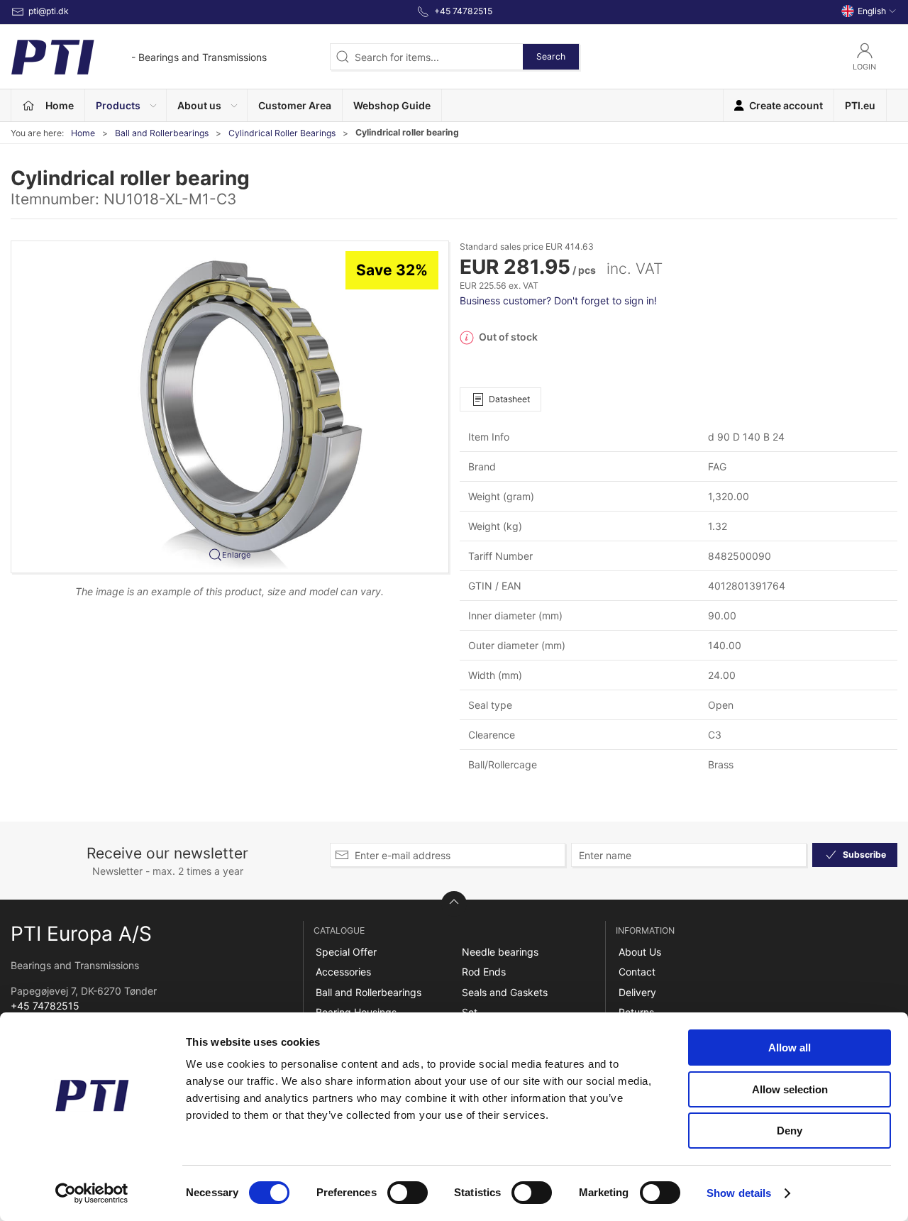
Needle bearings (500, 952)
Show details (739, 1193)
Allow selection (790, 1089)
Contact (637, 972)
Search (550, 56)
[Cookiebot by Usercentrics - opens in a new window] (92, 1193)
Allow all (789, 1048)
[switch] (407, 1192)
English (872, 11)
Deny (789, 1131)
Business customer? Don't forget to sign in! (558, 300)
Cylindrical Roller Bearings (282, 133)
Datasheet (509, 399)
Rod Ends (484, 972)
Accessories (343, 972)
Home (83, 133)
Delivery (637, 992)
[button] (126, 105)
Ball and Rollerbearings (162, 133)
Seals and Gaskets (505, 992)
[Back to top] (454, 904)
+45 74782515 (45, 1006)
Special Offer (346, 952)
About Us (640, 952)
